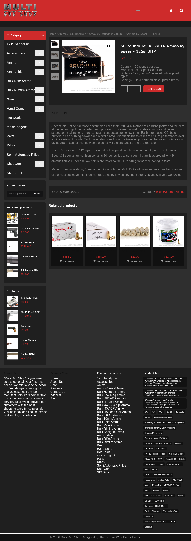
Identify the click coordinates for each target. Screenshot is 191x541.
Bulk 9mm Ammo (108, 421)
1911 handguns (18, 44)
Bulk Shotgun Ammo (110, 432)
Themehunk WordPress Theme (120, 537)
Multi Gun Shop (71, 537)
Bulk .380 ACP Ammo (111, 398)
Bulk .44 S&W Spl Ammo (113, 405)
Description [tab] (58, 113)
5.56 (146, 412)
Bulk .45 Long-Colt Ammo (114, 411)
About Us (56, 381)
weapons (149, 516)
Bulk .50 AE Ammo (109, 415)
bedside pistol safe (163, 417)
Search (37, 194)
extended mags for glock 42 (158, 443)
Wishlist (55, 395)
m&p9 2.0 (177, 480)
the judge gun (170, 511)
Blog (53, 398)
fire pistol (160, 449)
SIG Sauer (14, 173)
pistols (156, 490)
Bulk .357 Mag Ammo (111, 395)
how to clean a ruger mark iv (158, 475)
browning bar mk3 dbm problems (160, 428)
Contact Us (57, 391)
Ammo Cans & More (110, 388)
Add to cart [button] (68, 261)
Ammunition (15, 72)
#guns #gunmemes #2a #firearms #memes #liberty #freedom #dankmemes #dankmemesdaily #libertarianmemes (165, 392)
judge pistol (163, 480)
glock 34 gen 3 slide (175, 459)
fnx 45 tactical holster (155, 454)
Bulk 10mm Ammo (109, 418)
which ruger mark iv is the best (160, 522)
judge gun (150, 480)
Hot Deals (14, 118)
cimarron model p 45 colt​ (156, 438)
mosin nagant (17, 127)
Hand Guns (15, 108)
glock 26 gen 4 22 (153, 459)
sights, (181, 495)
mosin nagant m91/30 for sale (166, 485)
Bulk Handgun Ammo (82, 33)
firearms (149, 449)
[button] (109, 46)
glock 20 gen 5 (176, 454)
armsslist (180, 412)
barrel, (148, 417)
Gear (10, 99)
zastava (148, 527)
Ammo (11, 62)
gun (146, 469)
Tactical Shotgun (152, 511)
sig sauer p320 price (154, 501)
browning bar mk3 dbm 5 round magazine (164, 422)
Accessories (16, 53)
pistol (147, 490)
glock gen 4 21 (174, 464)
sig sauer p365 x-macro (156, 506)
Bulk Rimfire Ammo (21, 90)
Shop (53, 385)
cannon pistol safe (153, 433)
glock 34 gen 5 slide (154, 464)
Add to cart (154, 88)
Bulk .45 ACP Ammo (110, 408)
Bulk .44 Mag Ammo (110, 401)
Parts (11, 136)
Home (52, 33)
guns (154, 469)
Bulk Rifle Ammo (19, 81)
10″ (153, 412)
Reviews (56, 388)
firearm (178, 443)
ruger (165, 490)
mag (146, 485)
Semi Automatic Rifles (23, 154)
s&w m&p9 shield (153, 495)
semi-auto (169, 495)
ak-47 (169, 412)
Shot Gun (14, 164)
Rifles (11, 145)
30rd (161, 412)
